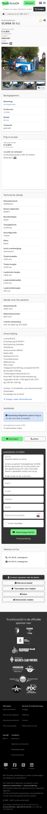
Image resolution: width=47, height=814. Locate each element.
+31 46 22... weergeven (18, 557)
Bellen (36, 439)
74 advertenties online (12, 428)
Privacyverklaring (23, 538)
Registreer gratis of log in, (30, 415)
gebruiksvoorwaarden (24, 807)
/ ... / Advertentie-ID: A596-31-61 (16, 14)
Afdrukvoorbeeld (24, 583)
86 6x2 (6, 120)
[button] (44, 3)
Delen (24, 594)
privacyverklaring (9, 807)
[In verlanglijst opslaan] (40, 20)
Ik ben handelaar (15, 523)
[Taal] (40, 3)
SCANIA (6, 112)
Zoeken (40, 9)
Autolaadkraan (9, 104)
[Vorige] (4, 68)
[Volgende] (43, 68)
